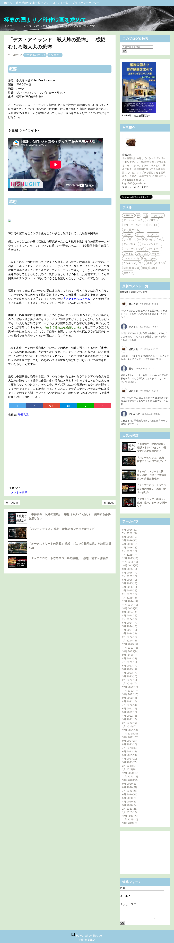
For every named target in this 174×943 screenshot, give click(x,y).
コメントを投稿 (17, 492)
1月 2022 (129, 726)
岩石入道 (127, 154)
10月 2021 (129, 737)
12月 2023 (129, 644)
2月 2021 (129, 765)
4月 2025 (129, 586)
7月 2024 (129, 619)
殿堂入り (128, 272)
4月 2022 (129, 715)
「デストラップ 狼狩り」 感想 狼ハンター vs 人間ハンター (152, 502)
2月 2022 (129, 722)
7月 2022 (129, 704)
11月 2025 (129, 561)
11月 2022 (129, 690)
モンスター (55, 55)
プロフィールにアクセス (135, 186)
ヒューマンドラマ (133, 248)
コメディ (128, 234)
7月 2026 (129, 533)
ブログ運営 (143, 253)
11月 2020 (129, 776)
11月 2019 (129, 819)
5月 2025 (129, 583)
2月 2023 (129, 679)
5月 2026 (129, 540)
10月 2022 (129, 694)
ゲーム (135, 229)
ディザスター (131, 244)
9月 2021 (129, 740)
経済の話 (160, 263)
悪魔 (149, 263)
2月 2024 (129, 636)
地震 (144, 267)
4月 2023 (129, 672)
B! (68, 405)
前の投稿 (109, 502)
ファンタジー (153, 248)
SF (138, 215)
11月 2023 (129, 647)
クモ (126, 229)
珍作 (153, 267)
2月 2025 (129, 594)
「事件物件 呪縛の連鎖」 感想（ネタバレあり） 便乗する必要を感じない (152, 447)
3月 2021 (129, 762)
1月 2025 (129, 597)
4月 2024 (129, 629)
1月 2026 (129, 554)
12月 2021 (129, 730)
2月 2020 (129, 808)
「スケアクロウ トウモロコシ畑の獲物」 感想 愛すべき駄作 (68, 558)
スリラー (136, 239)
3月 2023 (129, 676)
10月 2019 (129, 823)
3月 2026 (129, 547)
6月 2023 (129, 665)
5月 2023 (129, 669)
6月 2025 (129, 579)
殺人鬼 (135, 267)
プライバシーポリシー (86, 2)
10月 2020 (130, 780)
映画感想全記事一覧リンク (32, 2)
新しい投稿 (12, 502)
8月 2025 (129, 572)
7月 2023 (129, 662)
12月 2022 (129, 687)
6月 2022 (129, 708)
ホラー (155, 253)
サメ (126, 239)
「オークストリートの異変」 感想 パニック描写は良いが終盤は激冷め (151, 475)
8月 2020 (129, 787)
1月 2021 (129, 769)
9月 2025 (129, 569)
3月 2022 (129, 719)
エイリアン (152, 220)
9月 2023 (129, 654)
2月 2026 (129, 551)
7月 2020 (129, 790)
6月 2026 (129, 536)
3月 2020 (129, 805)
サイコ (140, 234)
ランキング (130, 263)
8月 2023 (129, 658)
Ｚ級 (145, 215)
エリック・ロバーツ (134, 225)
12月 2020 (129, 772)
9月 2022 (129, 697)
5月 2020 (129, 797)
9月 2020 (129, 783)
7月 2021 (129, 747)
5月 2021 (129, 755)
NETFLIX (128, 215)
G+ (51, 405)
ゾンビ (158, 239)
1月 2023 (129, 683)
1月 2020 (129, 812)
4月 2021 (129, 758)
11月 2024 (129, 604)
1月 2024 (129, 640)
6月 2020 (129, 794)
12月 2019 (129, 815)
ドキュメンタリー (151, 244)
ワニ (141, 263)
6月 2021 (129, 751)
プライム (128, 253)
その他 (148, 239)
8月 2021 (129, 744)
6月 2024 (129, 622)
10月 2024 (129, 608)
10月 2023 (129, 651)
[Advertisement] (59, 450)
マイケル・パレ (132, 258)
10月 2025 (129, 565)
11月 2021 (129, 733)
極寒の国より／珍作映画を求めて (45, 19)
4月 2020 (129, 801)
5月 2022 (129, 712)
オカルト (153, 225)
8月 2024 (129, 615)
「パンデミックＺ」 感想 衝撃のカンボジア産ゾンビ (62, 529)
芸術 (126, 267)
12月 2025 (129, 558)
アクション (157, 215)
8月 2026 (129, 529)
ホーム (8, 2)
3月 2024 (129, 633)
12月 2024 (129, 601)
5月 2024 (129, 626)
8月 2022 (129, 701)
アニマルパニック (35, 55)
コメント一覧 (61, 2)
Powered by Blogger (89, 935)
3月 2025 (129, 590)
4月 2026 (129, 543)
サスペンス (153, 234)
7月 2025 (129, 576)
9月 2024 (129, 611)
